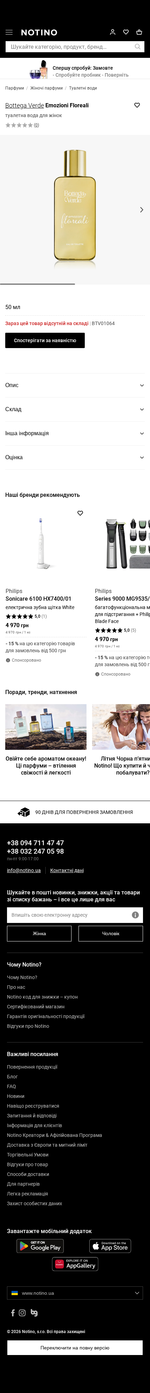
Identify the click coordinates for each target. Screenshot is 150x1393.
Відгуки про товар (27, 1164)
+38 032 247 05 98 (35, 851)
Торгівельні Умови (27, 1154)
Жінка (39, 933)
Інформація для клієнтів (34, 1125)
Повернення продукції (32, 1067)
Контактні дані (67, 870)
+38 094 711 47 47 (35, 843)
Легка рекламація (27, 1193)
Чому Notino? (22, 977)
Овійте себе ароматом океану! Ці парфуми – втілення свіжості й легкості (46, 765)
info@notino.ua (24, 870)
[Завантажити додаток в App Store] (110, 1246)
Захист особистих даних (34, 1203)
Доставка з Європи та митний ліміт (47, 1145)
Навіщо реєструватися (33, 1106)
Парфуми (14, 88)
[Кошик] (139, 32)
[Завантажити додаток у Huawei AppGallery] (75, 1264)
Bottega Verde (24, 105)
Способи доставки (28, 1174)
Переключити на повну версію (75, 1347)
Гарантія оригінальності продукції (45, 1016)
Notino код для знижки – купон (42, 997)
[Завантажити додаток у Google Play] (40, 1246)
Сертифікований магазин (36, 1006)
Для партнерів (23, 1184)
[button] (9, 33)
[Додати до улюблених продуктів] (137, 105)
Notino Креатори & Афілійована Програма (54, 1135)
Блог (12, 1076)
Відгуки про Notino (28, 1026)
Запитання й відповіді (32, 1115)
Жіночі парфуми (46, 88)
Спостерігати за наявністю (45, 340)
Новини (15, 1096)
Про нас (16, 987)
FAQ (11, 1086)
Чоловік (110, 933)
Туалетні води (83, 88)
